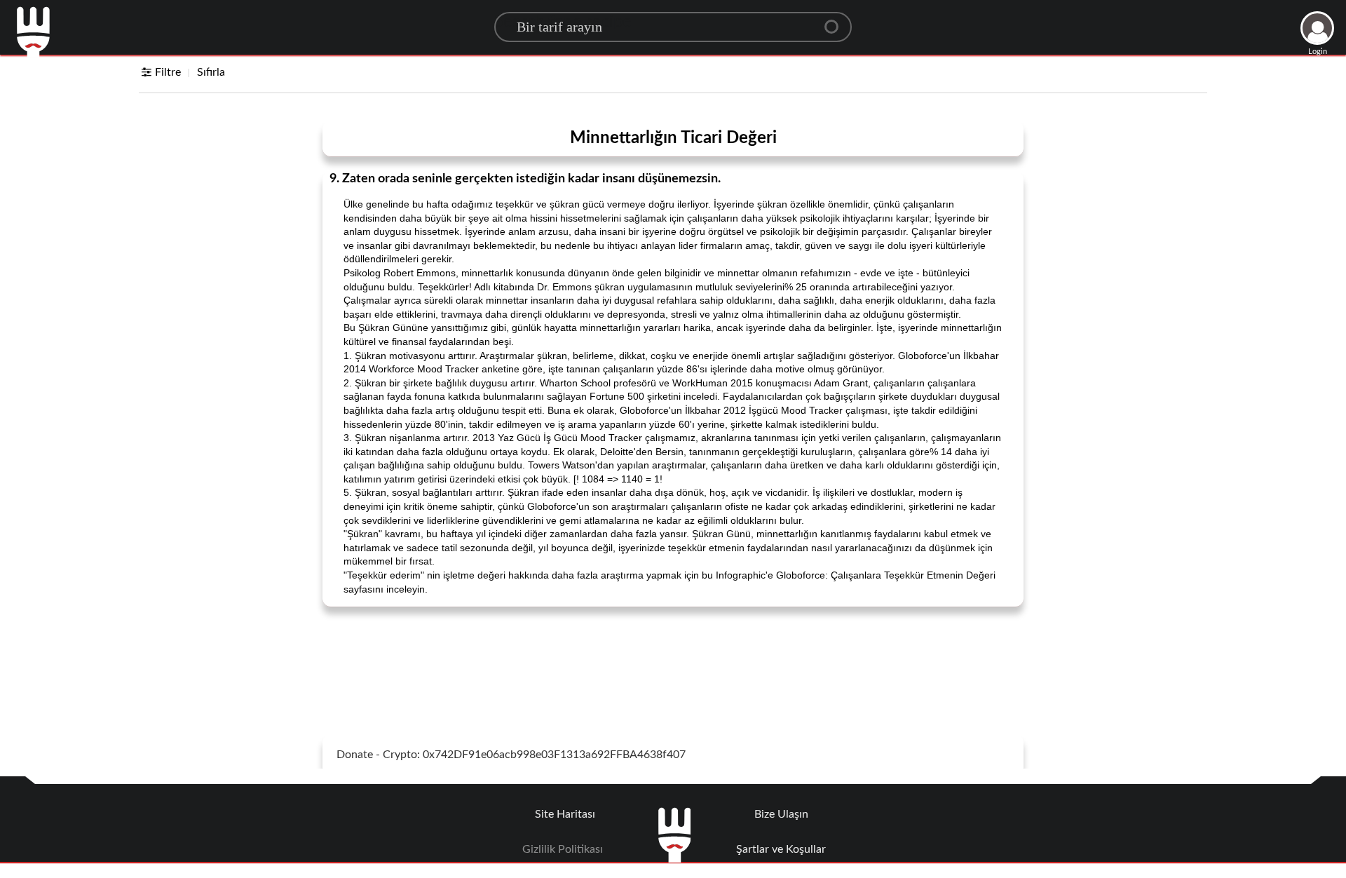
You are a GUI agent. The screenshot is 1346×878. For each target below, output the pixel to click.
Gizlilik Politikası (562, 849)
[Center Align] (836, 21)
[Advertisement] (673, 652)
